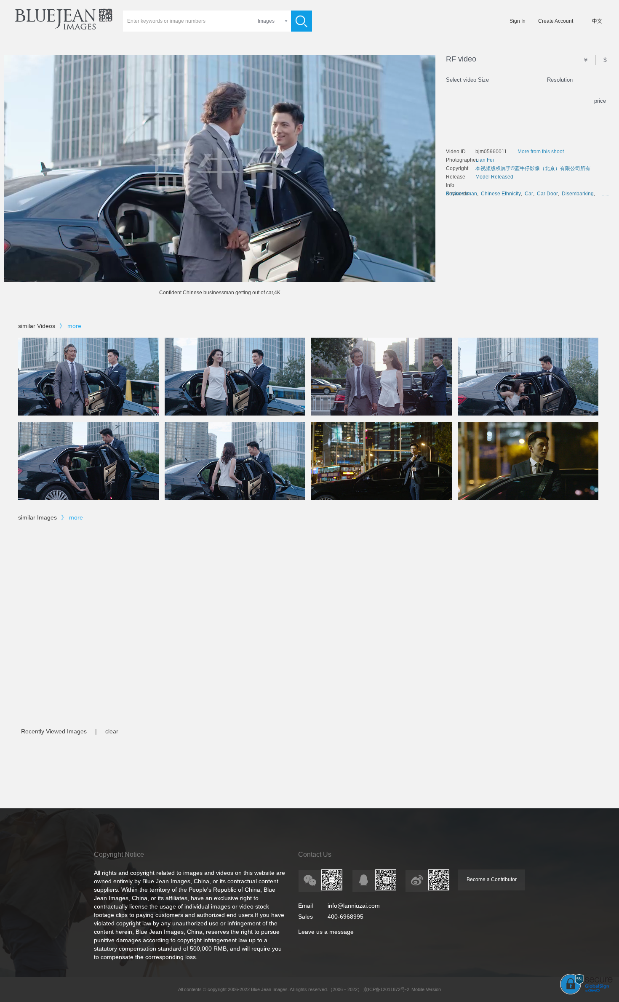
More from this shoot (541, 152)
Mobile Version (426, 989)
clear (111, 731)
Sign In (518, 21)
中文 (597, 21)
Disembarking (578, 194)
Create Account (555, 21)
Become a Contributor (492, 879)
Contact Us (314, 854)
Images (266, 21)
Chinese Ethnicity (501, 194)
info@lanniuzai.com (354, 905)
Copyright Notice (119, 854)
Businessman (461, 194)
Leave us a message (326, 931)
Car (529, 194)
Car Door (547, 194)
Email (305, 905)
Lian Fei (484, 160)
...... (605, 194)
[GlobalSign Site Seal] (586, 993)
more (74, 325)
